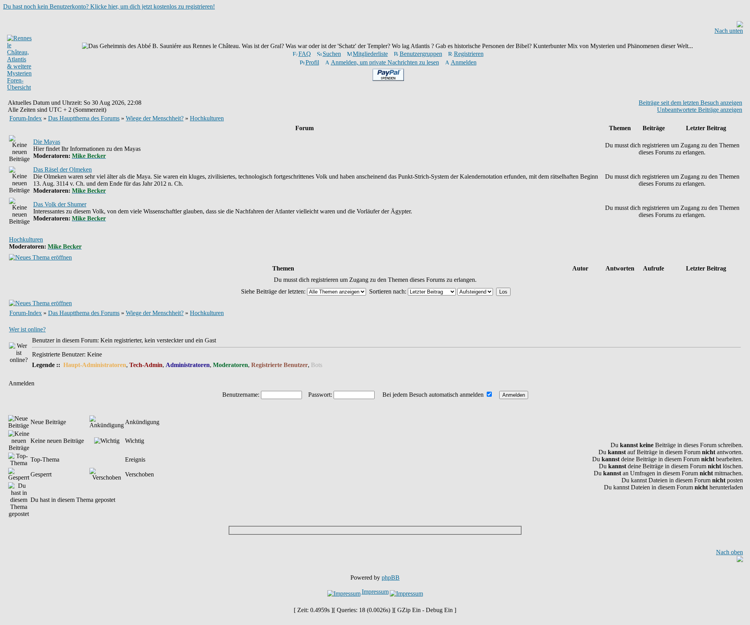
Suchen (332, 53)
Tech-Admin (145, 365)
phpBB (391, 577)
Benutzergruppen (421, 53)
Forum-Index (25, 118)
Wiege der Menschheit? (155, 118)
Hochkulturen (207, 118)
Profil (312, 62)
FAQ (304, 53)
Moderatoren (230, 365)
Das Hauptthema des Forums (84, 118)
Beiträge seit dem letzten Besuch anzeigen (690, 102)
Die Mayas (46, 141)
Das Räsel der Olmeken (62, 169)
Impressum (375, 591)
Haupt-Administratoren (94, 365)
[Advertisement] (375, 530)
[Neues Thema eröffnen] (40, 257)
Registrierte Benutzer (279, 365)
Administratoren (188, 365)
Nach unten (728, 30)
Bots (316, 365)
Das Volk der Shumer (59, 204)
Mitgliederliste (370, 53)
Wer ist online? (27, 329)
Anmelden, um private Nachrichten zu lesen (385, 62)
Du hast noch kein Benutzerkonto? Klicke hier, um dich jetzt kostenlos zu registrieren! (109, 6)
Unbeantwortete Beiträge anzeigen (699, 109)
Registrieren (469, 53)
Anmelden (464, 62)
